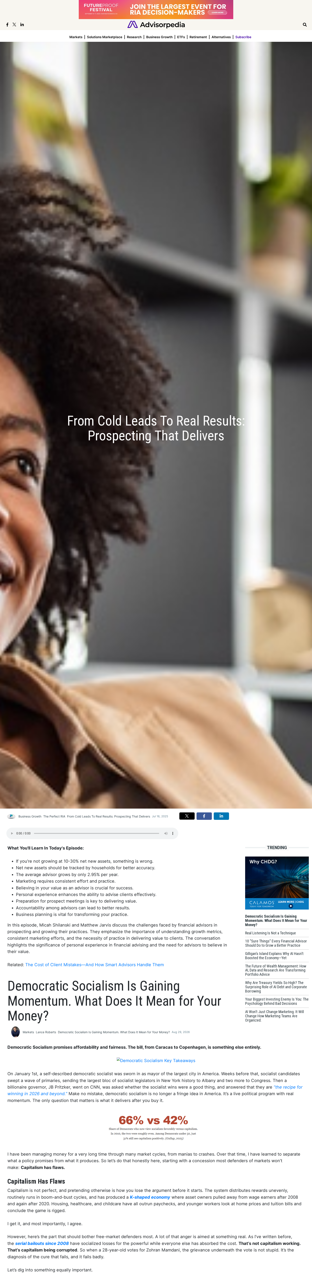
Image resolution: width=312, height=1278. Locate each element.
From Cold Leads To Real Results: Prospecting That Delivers (108, 816)
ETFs (181, 37)
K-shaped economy (150, 1197)
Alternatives (221, 37)
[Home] (156, 24)
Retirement (198, 37)
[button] (187, 816)
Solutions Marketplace (104, 37)
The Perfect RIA (54, 816)
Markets (75, 37)
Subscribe (243, 37)
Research (134, 37)
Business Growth (159, 37)
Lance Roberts (46, 1032)
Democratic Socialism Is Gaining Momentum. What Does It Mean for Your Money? (114, 1032)
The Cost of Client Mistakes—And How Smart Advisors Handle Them (94, 964)
